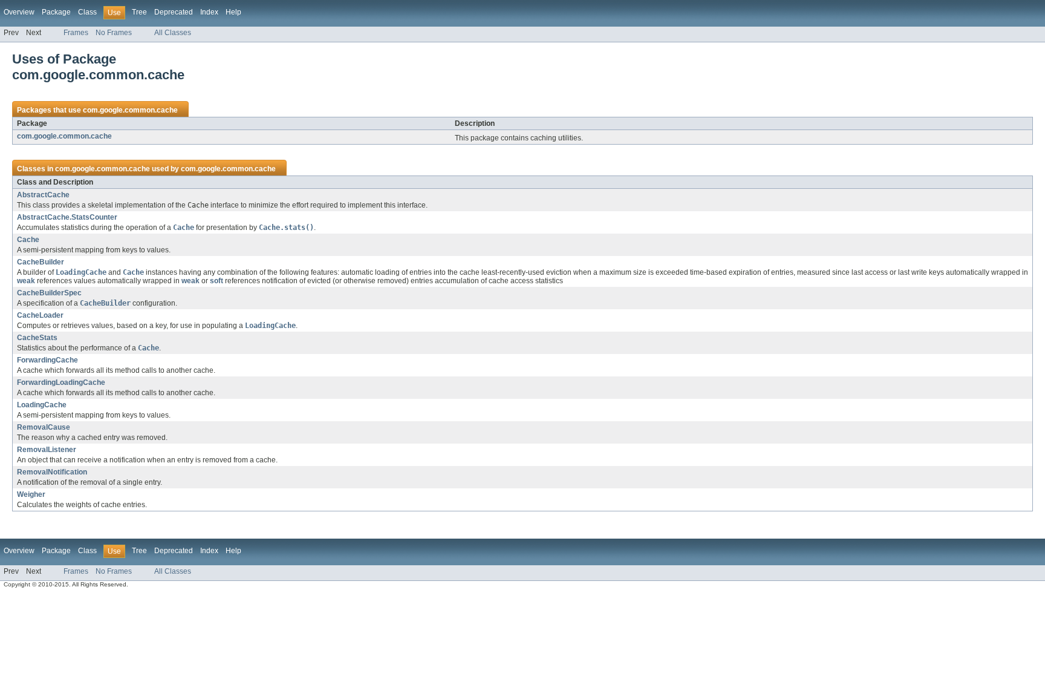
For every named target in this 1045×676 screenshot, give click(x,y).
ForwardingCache (47, 360)
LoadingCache (42, 405)
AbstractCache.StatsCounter (67, 217)
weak (26, 281)
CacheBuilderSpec (49, 293)
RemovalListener (46, 449)
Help (233, 12)
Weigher (31, 494)
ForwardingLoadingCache (61, 382)
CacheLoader (40, 315)
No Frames (114, 32)
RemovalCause (43, 427)
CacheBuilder (40, 262)
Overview (19, 12)
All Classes (172, 32)
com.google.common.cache (130, 110)
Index (209, 12)
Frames (75, 32)
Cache (28, 239)
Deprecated (173, 12)
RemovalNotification (52, 472)
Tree (139, 12)
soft (216, 281)
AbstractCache (43, 195)
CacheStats (37, 337)
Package (56, 12)
